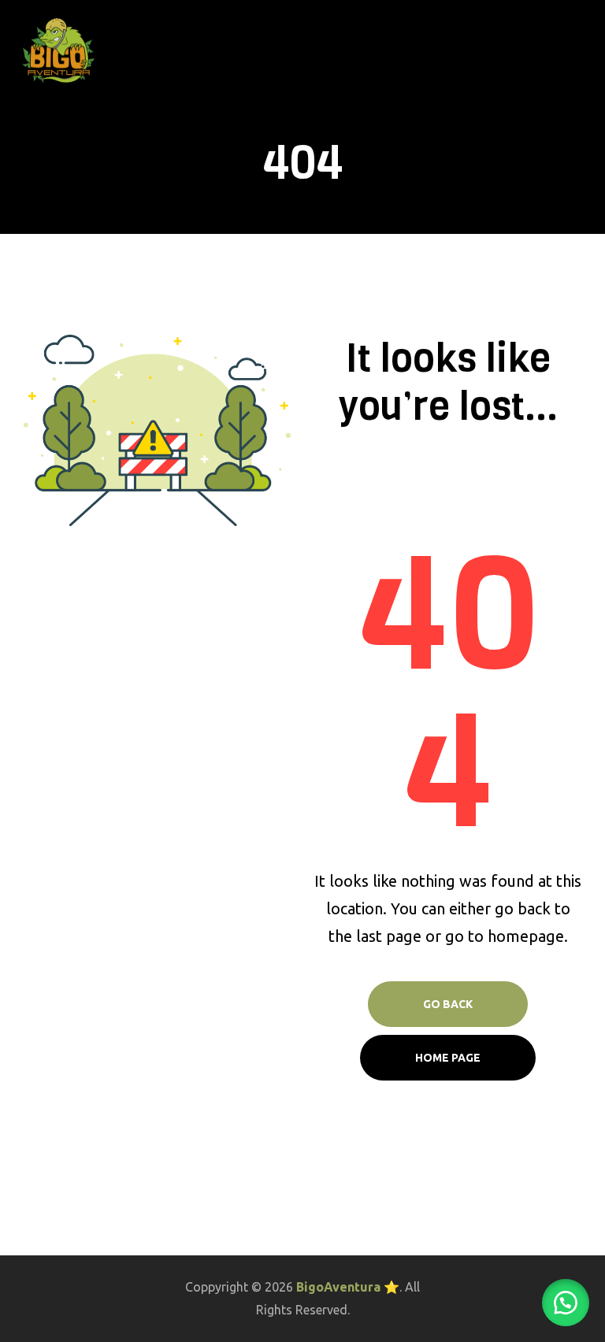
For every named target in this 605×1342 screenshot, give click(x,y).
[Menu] (587, 50)
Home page (448, 1057)
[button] (565, 1302)
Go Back (448, 1004)
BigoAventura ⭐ (347, 1287)
